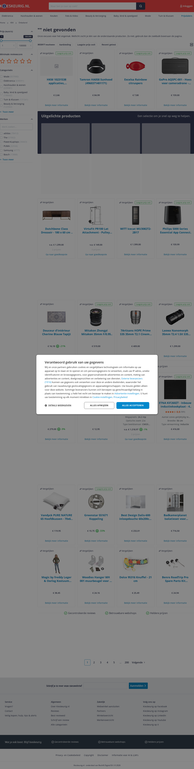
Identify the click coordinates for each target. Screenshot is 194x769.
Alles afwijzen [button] (99, 405)
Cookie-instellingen (102, 397)
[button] (58, 405)
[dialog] (97, 384)
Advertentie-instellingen (126, 393)
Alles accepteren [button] (133, 405)
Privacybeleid (120, 397)
